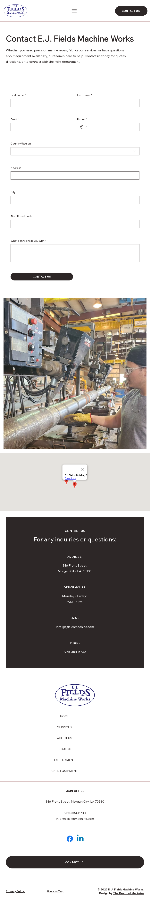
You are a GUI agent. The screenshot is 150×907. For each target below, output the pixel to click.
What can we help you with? (28, 240)
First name (18, 95)
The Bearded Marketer (128, 893)
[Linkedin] (80, 839)
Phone (82, 119)
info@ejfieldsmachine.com (75, 627)
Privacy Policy (15, 891)
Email (15, 119)
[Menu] (74, 10)
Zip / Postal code (21, 216)
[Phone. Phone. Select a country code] (83, 127)
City (13, 192)
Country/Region (21, 143)
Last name (84, 95)
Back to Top (55, 891)
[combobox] (75, 151)
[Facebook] (70, 839)
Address (16, 168)
